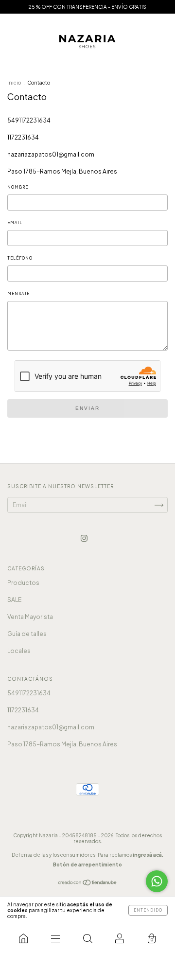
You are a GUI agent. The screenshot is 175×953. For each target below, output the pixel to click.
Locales (19, 650)
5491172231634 (29, 120)
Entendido (148, 910)
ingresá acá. (148, 855)
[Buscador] (87, 938)
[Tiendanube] (87, 883)
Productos (23, 582)
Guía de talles (27, 633)
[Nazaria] (23, 938)
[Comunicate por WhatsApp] (157, 881)
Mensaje (18, 293)
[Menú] (55, 938)
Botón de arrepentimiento (87, 864)
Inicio (14, 83)
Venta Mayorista (30, 616)
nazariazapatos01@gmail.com (50, 154)
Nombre (17, 187)
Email (14, 222)
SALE (14, 599)
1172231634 (23, 137)
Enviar (87, 408)
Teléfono (20, 258)
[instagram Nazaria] (84, 538)
